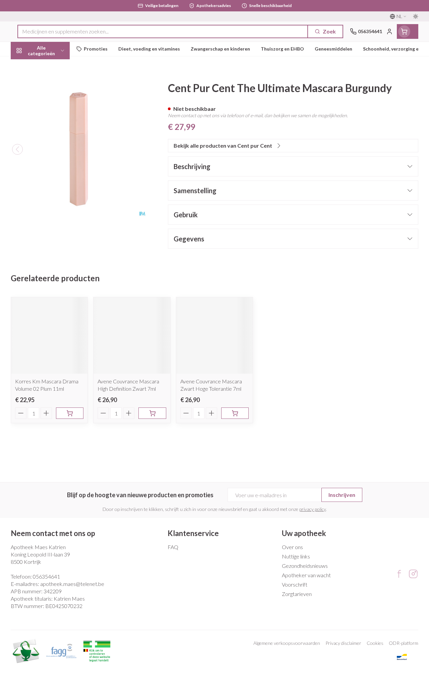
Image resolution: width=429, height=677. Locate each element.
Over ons (292, 547)
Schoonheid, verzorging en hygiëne (53, 82)
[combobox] (162, 31)
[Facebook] (399, 574)
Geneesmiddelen (53, 206)
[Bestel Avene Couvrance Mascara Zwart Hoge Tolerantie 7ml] (235, 413)
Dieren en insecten (53, 191)
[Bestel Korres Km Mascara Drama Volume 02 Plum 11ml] (69, 413)
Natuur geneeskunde (53, 159)
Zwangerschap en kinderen (53, 125)
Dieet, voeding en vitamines (53, 103)
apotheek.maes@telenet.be (72, 584)
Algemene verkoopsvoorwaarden (286, 643)
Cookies (375, 643)
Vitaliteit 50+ (53, 143)
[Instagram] (413, 574)
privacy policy (312, 509)
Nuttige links (296, 556)
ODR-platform (403, 643)
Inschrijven (341, 495)
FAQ (173, 547)
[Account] (389, 31)
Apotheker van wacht (306, 575)
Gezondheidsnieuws (305, 565)
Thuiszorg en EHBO (53, 175)
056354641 (46, 576)
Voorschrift (294, 584)
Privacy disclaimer (343, 643)
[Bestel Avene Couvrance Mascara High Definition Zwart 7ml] (152, 413)
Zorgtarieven (297, 594)
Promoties (29, 64)
